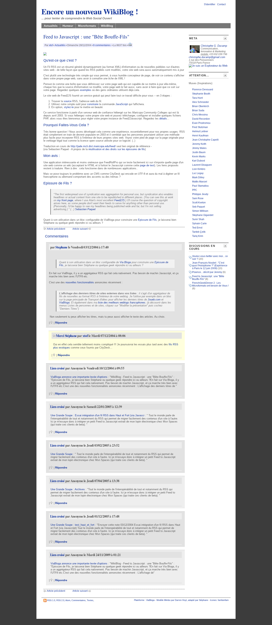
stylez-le (69, 107)
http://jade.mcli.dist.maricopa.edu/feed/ (93, 146)
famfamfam (223, 600)
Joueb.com (154, 299)
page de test (147, 165)
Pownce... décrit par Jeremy (207, 272)
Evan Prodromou (201, 123)
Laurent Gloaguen (202, 164)
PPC (194, 190)
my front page (65, 200)
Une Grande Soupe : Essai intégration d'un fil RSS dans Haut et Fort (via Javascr (97, 415)
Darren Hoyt (181, 600)
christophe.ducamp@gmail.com (207, 57)
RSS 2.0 (60, 600)
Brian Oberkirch (200, 106)
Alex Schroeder (200, 102)
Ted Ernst (197, 227)
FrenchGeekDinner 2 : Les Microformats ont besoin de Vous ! (210, 284)
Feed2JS (119, 200)
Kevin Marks (198, 156)
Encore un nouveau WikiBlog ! (89, 11)
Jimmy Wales (199, 148)
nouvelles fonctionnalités (80, 282)
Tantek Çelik (198, 231)
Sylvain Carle (199, 223)
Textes (90, 600)
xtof (51, 45)
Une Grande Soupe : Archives (68, 489)
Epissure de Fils (147, 219)
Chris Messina (200, 114)
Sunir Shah (198, 219)
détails (163, 118)
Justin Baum (198, 152)
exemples (85, 90)
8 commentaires (102, 45)
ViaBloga (64, 302)
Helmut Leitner (200, 131)
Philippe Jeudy (200, 194)
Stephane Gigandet (202, 215)
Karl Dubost (198, 160)
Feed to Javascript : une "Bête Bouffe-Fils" (86, 36)
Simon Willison (200, 211)
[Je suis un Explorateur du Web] (208, 65)
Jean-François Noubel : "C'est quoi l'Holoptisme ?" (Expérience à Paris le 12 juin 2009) (209, 265)
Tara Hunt (197, 97)
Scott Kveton (199, 202)
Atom (67, 600)
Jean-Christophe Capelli (205, 139)
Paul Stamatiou (200, 185)
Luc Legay (198, 173)
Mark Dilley (198, 177)
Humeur (68, 25)
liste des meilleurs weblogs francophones (121, 302)
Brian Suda (198, 110)
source (67, 101)
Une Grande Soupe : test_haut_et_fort (72, 524)
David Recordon (201, 118)
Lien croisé (57, 368)
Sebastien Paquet (85, 209)
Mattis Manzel (199, 181)
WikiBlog (107, 25)
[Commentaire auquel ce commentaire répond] (54, 335)
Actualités (51, 25)
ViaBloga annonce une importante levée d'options (79, 376)
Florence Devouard (202, 89)
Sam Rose (198, 198)
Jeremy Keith (199, 144)
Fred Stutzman (200, 127)
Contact (221, 4)
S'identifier (209, 4)
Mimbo (167, 600)
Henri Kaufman (200, 135)
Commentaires (78, 600)
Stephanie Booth (201, 93)
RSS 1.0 (51, 600)
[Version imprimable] (130, 45)
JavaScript (121, 104)
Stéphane (203, 600)
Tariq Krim (197, 236)
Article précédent (56, 228)
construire (92, 104)
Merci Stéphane (66, 335)
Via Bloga (125, 262)
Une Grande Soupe (61, 454)
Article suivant (80, 228)
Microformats (87, 25)
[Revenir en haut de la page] (51, 322)
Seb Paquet (198, 206)
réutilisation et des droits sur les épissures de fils (116, 149)
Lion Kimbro (198, 169)
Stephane (61, 247)
